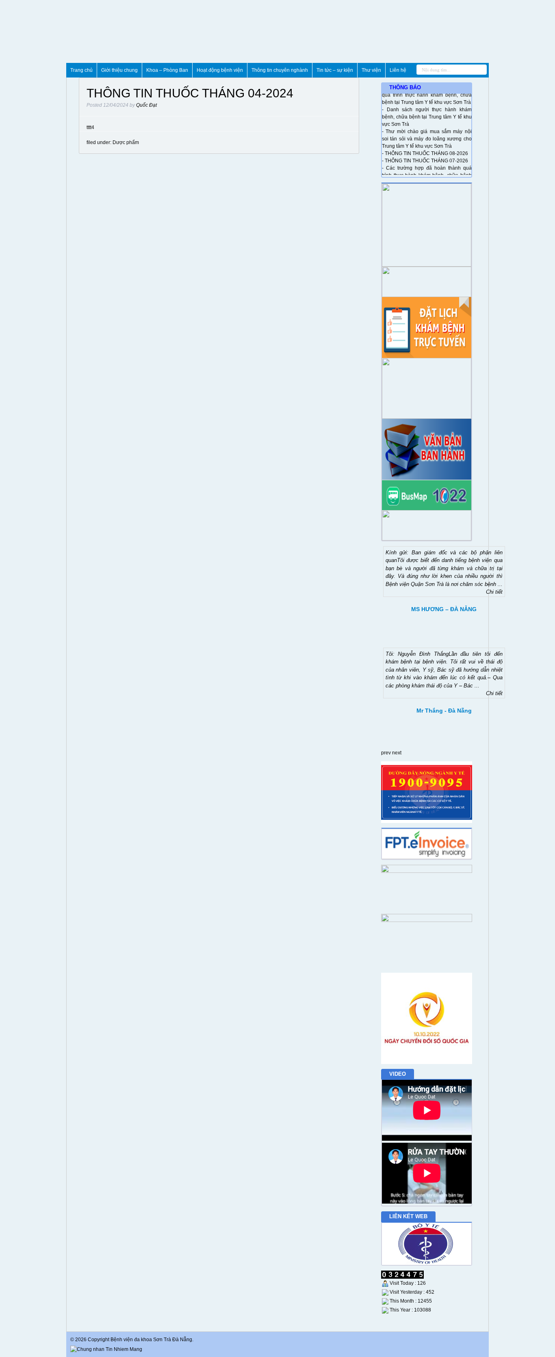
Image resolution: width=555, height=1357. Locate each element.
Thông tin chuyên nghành (279, 70)
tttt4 (90, 127)
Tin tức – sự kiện (335, 70)
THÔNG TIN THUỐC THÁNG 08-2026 (426, 149)
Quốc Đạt (146, 105)
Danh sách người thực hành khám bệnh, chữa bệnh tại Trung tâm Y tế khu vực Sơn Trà (427, 112)
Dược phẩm (126, 142)
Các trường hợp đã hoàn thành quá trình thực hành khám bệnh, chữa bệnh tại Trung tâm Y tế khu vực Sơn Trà (427, 171)
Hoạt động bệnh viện (220, 70)
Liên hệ (398, 70)
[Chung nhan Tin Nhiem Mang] (106, 1349)
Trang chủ (81, 70)
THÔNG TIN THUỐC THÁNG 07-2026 (426, 156)
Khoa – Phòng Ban (167, 70)
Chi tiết (494, 592)
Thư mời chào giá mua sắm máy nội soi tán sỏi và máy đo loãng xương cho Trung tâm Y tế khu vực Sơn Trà (427, 134)
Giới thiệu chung (119, 70)
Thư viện (371, 70)
